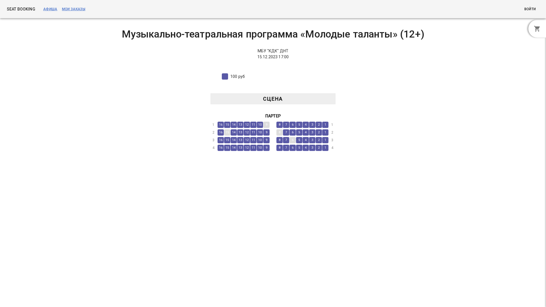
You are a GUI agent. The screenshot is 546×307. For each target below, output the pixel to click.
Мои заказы (73, 9)
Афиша (50, 9)
